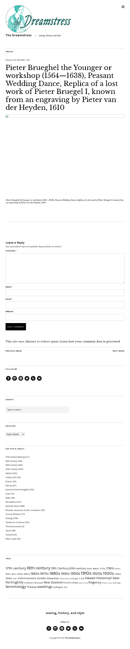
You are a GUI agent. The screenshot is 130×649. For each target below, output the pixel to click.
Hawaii (90, 578)
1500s (89, 568)
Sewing (9, 518)
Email (9, 299)
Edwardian (53, 578)
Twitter (27, 380)
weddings (44, 587)
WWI (65, 587)
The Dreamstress (19, 35)
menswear (38, 583)
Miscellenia (11, 502)
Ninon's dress (70, 582)
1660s (96, 568)
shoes (104, 583)
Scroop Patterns (13, 514)
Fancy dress (65, 579)
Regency (94, 582)
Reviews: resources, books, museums (23, 510)
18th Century (11, 461)
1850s (27, 574)
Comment (11, 251)
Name (9, 287)
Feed (33, 380)
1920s (97, 573)
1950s (9, 578)
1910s (86, 573)
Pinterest (20, 380)
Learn (8, 494)
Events (9, 481)
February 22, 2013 (13, 60)
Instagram (14, 380)
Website (9, 311)
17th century (16, 568)
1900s (75, 573)
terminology (16, 586)
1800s (117, 569)
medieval (28, 583)
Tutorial (9, 535)
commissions (27, 578)
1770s (102, 568)
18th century (38, 567)
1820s (14, 574)
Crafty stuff (11, 477)
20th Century (12, 469)
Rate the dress (12, 506)
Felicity (9, 485)
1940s (118, 574)
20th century (77, 568)
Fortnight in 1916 (77, 578)
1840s (20, 574)
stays (110, 583)
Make (8, 498)
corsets (41, 578)
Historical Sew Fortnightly (17, 489)
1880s (54, 573)
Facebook (8, 380)
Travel (8, 530)
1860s (35, 574)
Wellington (58, 587)
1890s (65, 574)
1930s (108, 573)
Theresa (32, 587)
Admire (9, 473)
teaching (116, 583)
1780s (110, 568)
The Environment (13, 526)
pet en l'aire (83, 583)
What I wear (11, 539)
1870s (44, 574)
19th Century (11, 465)
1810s (8, 574)
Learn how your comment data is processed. (90, 341)
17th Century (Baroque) (16, 457)
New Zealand (53, 582)
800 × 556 (25, 60)
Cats (15, 578)
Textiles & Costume (15, 522)
